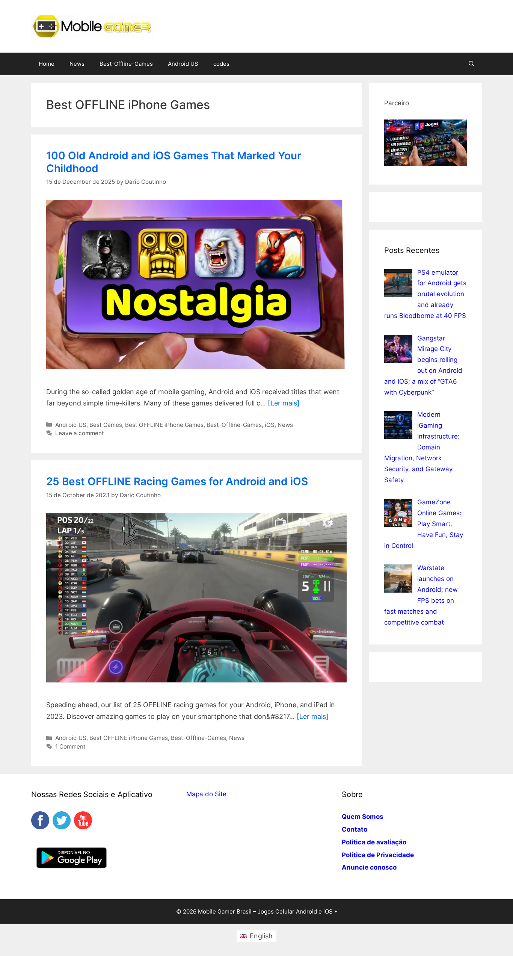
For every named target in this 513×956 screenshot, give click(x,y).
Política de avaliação (374, 842)
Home (46, 63)
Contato (354, 829)
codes (221, 63)
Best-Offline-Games (126, 63)
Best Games (105, 424)
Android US (183, 63)
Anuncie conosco (369, 867)
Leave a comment (79, 433)
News (76, 63)
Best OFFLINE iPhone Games (164, 424)
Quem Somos (362, 816)
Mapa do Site (206, 794)
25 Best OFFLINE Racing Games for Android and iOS (177, 481)
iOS (270, 424)
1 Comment (70, 746)
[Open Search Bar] (471, 64)
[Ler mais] (284, 403)
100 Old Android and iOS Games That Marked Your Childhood (173, 162)
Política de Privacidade (378, 855)
